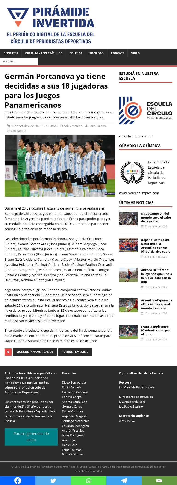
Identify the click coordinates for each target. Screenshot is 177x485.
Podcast (117, 53)
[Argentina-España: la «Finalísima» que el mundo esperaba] (128, 309)
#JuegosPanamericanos (34, 352)
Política (75, 53)
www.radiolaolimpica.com (139, 193)
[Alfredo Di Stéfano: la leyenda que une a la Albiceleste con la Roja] (128, 279)
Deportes (10, 53)
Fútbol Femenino (70, 126)
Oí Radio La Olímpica (140, 145)
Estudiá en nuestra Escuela (139, 76)
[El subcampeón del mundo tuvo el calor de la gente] (128, 222)
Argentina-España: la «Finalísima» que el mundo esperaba (156, 304)
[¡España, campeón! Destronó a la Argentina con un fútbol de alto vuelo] (128, 249)
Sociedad (96, 53)
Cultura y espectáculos (43, 53)
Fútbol (52, 126)
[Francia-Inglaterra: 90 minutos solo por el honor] (128, 336)
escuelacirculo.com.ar (136, 136)
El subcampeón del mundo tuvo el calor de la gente (156, 217)
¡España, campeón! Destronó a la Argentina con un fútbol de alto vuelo (155, 246)
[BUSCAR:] (19, 61)
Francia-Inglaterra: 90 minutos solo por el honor (155, 331)
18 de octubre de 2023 (26, 126)
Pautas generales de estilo (31, 436)
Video (135, 53)
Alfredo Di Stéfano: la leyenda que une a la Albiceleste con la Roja (156, 276)
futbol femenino (75, 352)
